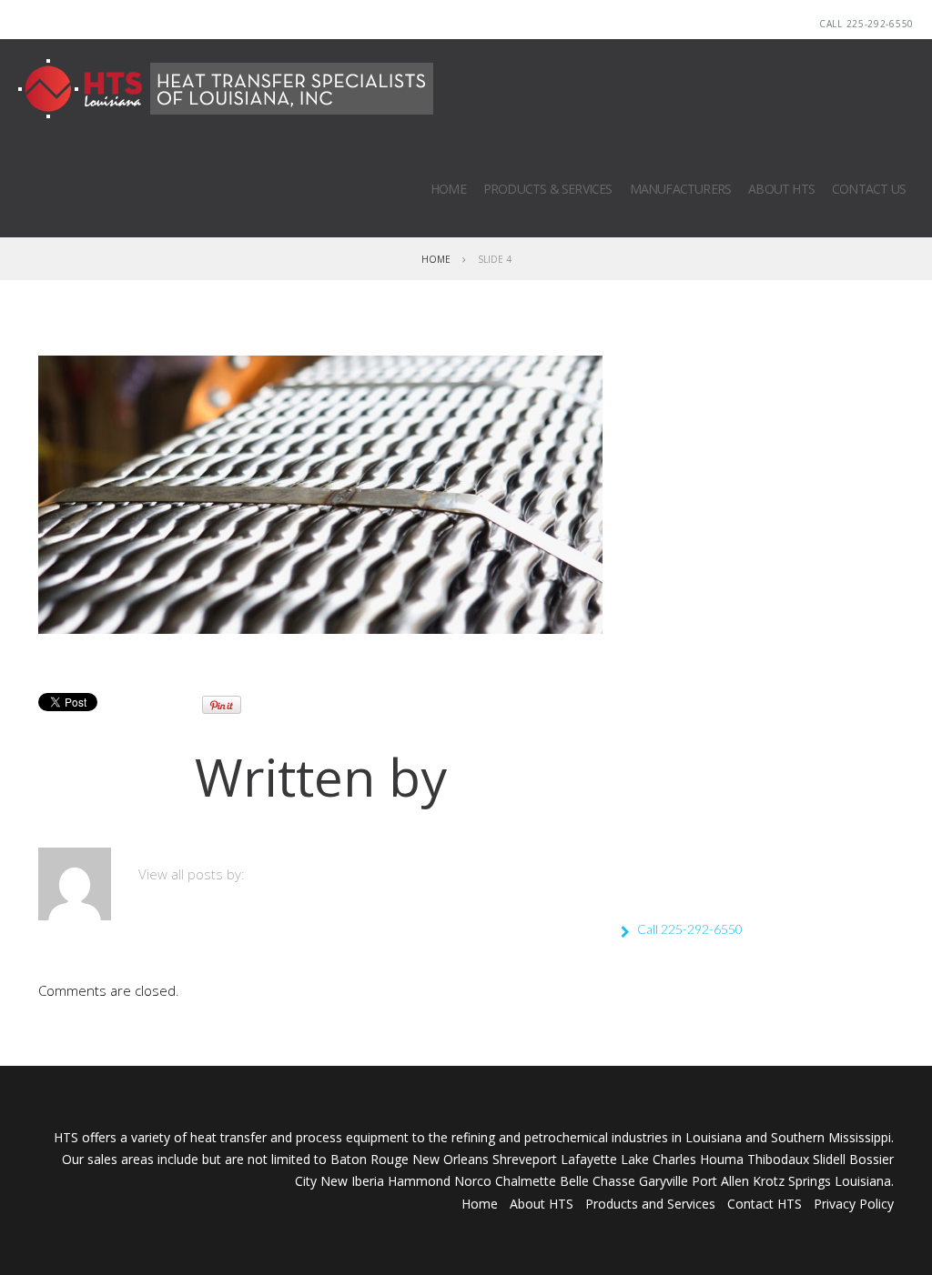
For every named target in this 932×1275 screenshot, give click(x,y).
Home (448, 188)
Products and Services (650, 1203)
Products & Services (548, 188)
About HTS (781, 188)
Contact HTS (764, 1203)
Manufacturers (681, 188)
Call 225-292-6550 (866, 23)
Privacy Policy (854, 1203)
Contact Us (869, 188)
